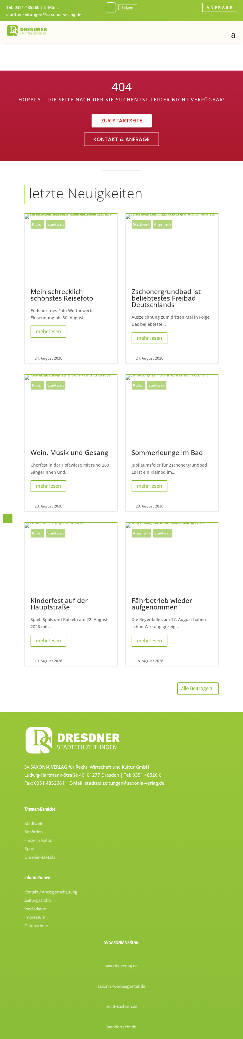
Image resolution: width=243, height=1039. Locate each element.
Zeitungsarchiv (37, 900)
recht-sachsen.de (121, 1006)
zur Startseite (121, 120)
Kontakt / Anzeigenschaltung (50, 892)
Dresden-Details (39, 857)
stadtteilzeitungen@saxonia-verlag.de (43, 14)
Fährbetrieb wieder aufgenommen (172, 594)
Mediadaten (35, 909)
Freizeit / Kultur (38, 840)
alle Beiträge (195, 688)
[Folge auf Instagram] (111, 7)
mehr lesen (48, 331)
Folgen (127, 7)
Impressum (34, 917)
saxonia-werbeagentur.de (121, 986)
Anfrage (220, 7)
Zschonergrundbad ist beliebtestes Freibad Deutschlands (172, 288)
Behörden (33, 831)
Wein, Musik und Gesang (71, 443)
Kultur (37, 224)
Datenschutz (36, 925)
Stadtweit (55, 224)
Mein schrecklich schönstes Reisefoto (71, 288)
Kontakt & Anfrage (121, 139)
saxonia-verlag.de (121, 965)
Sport (29, 848)
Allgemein (162, 224)
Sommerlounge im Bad (172, 443)
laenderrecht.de (121, 1027)
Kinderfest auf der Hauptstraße (71, 594)
